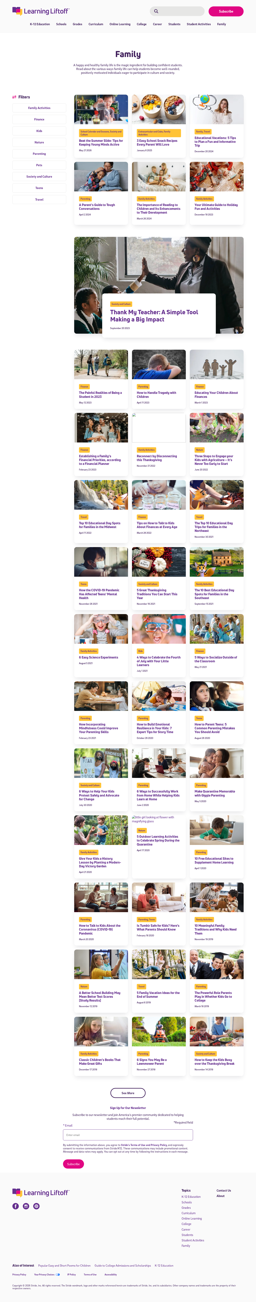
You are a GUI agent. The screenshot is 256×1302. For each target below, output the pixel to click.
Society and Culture (121, 303)
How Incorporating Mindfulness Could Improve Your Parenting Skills (98, 728)
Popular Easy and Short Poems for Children (64, 1265)
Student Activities (199, 24)
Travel (207, 131)
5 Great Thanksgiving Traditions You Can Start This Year (157, 594)
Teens (83, 583)
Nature (199, 449)
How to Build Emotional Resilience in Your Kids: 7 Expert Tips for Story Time (155, 728)
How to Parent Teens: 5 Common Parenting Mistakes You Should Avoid (215, 728)
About (221, 1196)
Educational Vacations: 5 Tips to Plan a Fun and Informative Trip (215, 142)
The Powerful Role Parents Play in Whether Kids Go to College (213, 997)
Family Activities (146, 198)
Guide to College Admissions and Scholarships (123, 1265)
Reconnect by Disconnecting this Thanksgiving (157, 458)
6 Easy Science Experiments (98, 657)
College (142, 24)
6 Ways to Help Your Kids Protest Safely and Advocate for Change (99, 795)
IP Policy (71, 1274)
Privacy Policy (19, 1274)
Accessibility (111, 1274)
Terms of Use (90, 1274)
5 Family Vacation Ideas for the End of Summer (158, 995)
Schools (61, 24)
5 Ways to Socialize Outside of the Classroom (216, 659)
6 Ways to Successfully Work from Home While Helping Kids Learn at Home (158, 795)
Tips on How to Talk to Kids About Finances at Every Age (157, 525)
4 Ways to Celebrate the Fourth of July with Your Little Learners (159, 661)
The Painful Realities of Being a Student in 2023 (100, 394)
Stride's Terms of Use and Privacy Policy (144, 1145)
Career (157, 24)
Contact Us (224, 1190)
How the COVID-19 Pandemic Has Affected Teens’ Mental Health (99, 594)
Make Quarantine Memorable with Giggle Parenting (215, 793)
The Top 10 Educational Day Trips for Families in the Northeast (214, 527)
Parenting (85, 198)
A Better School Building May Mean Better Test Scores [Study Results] (99, 997)
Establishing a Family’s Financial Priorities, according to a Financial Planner (100, 460)
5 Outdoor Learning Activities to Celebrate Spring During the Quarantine (158, 840)
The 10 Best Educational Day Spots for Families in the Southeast (214, 594)
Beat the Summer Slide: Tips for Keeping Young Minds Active (101, 142)
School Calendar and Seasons (95, 131)
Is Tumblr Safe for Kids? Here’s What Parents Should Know (158, 927)
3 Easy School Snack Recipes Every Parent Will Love (157, 142)
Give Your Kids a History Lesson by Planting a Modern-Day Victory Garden (100, 862)
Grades (77, 24)
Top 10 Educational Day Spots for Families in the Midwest (99, 525)
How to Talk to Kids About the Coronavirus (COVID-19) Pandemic (99, 929)
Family (221, 24)
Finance (84, 386)
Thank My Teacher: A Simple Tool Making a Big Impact (154, 315)
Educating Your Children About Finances (216, 394)
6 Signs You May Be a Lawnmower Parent (152, 1062)
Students (174, 24)
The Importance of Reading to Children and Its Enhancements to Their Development (158, 209)
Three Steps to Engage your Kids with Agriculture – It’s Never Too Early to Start (214, 460)
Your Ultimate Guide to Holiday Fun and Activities (216, 207)
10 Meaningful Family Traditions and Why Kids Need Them (216, 929)
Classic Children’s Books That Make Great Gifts (100, 1062)
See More (128, 1093)
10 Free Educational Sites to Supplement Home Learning (214, 860)
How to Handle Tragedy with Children (156, 394)
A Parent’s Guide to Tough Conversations (97, 207)
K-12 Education (40, 24)
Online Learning (120, 24)
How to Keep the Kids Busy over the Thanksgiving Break (214, 1062)
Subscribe (226, 11)
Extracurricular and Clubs (150, 131)
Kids (140, 651)
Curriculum (96, 24)
